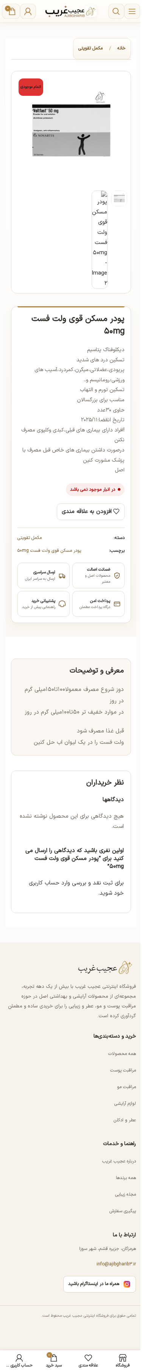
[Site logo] (71, 11)
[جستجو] (116, 11)
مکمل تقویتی (90, 48)
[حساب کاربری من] (28, 11)
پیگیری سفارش (122, 1211)
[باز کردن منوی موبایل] (132, 11)
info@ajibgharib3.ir (116, 1264)
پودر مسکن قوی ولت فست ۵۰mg (49, 550)
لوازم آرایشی (125, 1103)
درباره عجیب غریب (119, 1161)
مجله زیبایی (125, 1194)
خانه (121, 48)
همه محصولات (122, 1053)
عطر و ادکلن (125, 1120)
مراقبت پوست (123, 1070)
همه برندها (126, 1177)
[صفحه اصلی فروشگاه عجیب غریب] (105, 967)
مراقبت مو (126, 1087)
